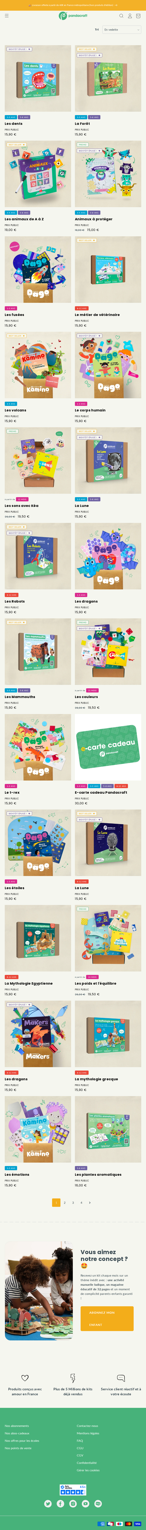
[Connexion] (129, 16)
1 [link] (56, 1202)
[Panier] (138, 16)
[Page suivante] (90, 1202)
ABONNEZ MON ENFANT (102, 1318)
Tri (97, 29)
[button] (6, 16)
